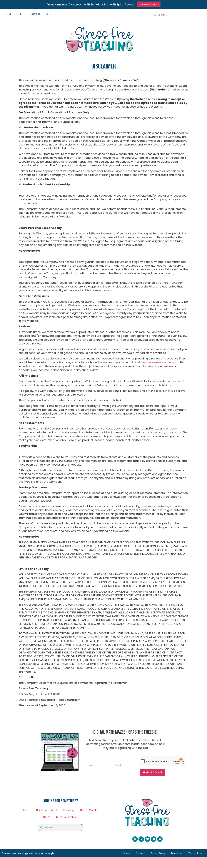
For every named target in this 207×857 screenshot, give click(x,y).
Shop (49, 14)
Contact (140, 853)
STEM (46, 817)
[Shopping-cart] (153, 839)
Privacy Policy (158, 853)
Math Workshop (67, 817)
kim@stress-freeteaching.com (158, 362)
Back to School (46, 810)
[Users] (147, 839)
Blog (21, 14)
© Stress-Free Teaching (14, 853)
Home (8, 14)
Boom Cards (88, 810)
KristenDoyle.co (49, 853)
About (35, 14)
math (26, 810)
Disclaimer (176, 853)
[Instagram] (141, 839)
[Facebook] (135, 839)
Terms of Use (195, 853)
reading (68, 810)
